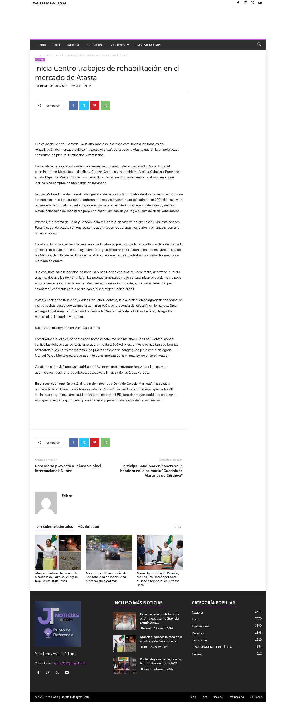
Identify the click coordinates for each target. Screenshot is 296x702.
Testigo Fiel (199, 640)
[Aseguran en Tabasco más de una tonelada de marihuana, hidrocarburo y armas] (109, 552)
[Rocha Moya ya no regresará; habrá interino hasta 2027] (124, 665)
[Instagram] (245, 3)
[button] (259, 45)
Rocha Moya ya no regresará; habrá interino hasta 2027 (161, 661)
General (197, 654)
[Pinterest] (94, 105)
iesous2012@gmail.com (69, 663)
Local (56, 45)
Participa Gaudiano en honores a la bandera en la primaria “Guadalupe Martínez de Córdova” (151, 470)
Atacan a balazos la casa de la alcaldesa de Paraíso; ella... (161, 639)
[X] (253, 3)
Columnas (118, 45)
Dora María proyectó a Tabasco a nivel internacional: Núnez (68, 468)
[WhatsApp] (105, 105)
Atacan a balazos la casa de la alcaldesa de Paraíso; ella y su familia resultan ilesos (56, 577)
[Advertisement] (109, 129)
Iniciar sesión (148, 44)
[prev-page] (175, 526)
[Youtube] (260, 3)
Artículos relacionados (55, 526)
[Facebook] (238, 3)
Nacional (73, 45)
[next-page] (180, 526)
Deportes (198, 633)
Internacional (95, 45)
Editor (43, 85)
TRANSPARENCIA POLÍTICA (212, 647)
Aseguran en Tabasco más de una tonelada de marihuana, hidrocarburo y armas (106, 577)
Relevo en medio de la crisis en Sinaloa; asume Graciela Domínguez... (159, 618)
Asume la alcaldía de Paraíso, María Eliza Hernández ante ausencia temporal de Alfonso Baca (158, 579)
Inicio (42, 45)
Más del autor (88, 526)
